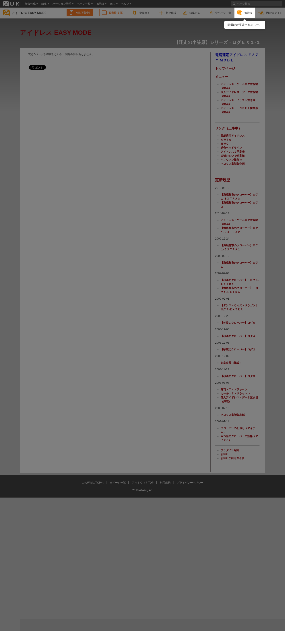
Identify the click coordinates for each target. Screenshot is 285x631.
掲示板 (248, 12)
